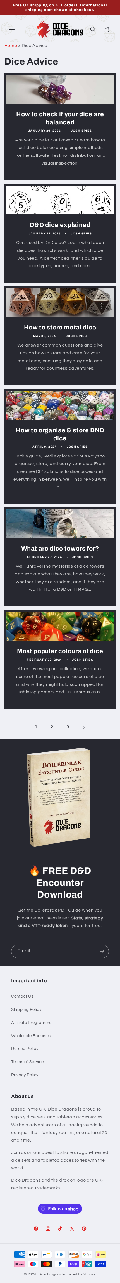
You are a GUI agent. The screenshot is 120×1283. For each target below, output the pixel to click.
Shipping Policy (26, 1009)
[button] (11, 29)
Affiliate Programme (31, 1023)
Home (10, 45)
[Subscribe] (102, 951)
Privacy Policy (25, 1075)
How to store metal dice (60, 327)
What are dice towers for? (60, 548)
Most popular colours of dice (60, 651)
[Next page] (83, 727)
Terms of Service (27, 1062)
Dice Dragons (50, 1274)
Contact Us (22, 996)
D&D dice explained (60, 225)
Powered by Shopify (79, 1274)
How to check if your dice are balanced (60, 118)
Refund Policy (24, 1049)
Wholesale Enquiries (31, 1036)
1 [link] (36, 727)
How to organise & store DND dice (60, 434)
